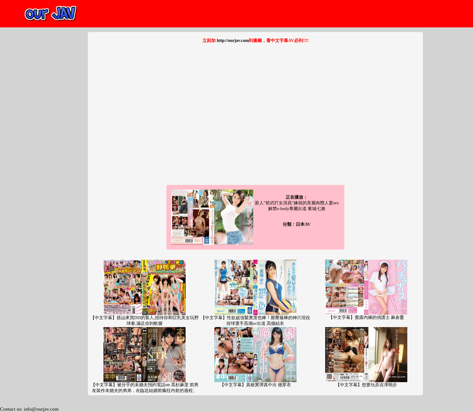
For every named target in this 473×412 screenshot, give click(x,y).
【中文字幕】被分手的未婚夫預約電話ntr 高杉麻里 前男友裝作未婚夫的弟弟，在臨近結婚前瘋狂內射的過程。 (144, 387)
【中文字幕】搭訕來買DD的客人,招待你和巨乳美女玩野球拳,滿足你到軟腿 (144, 320)
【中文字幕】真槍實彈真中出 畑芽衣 (255, 384)
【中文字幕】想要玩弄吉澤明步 (366, 384)
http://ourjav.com (233, 40)
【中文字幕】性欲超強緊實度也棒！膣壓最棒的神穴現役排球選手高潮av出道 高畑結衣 (255, 320)
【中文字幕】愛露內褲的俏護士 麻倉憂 (366, 317)
